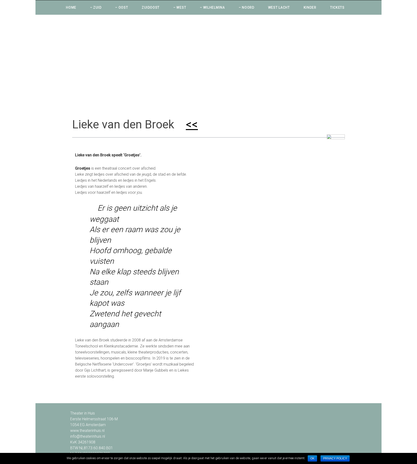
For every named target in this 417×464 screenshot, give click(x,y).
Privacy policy (335, 458)
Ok (312, 458)
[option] (208, 63)
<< (192, 124)
